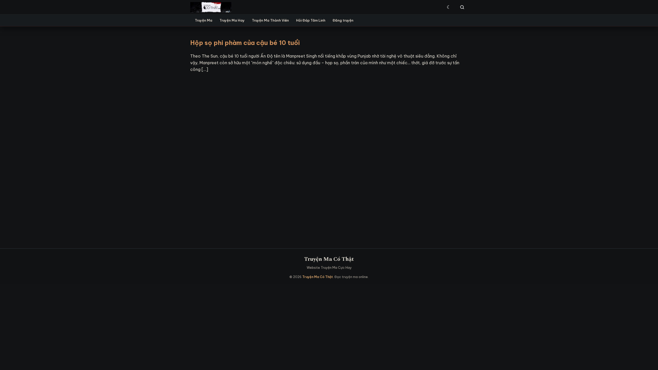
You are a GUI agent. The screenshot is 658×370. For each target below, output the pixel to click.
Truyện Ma (203, 20)
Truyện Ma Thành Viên (270, 20)
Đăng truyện (343, 20)
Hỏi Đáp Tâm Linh (310, 20)
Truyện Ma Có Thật (329, 259)
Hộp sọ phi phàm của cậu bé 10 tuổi (245, 43)
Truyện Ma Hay (232, 20)
